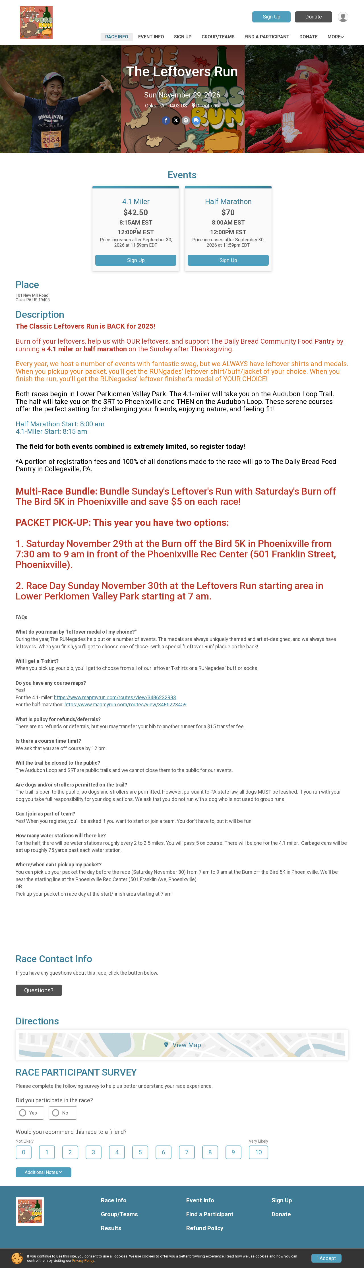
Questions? (38, 990)
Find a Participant (267, 37)
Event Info (151, 37)
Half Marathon (228, 201)
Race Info (116, 37)
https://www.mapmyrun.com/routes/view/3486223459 (126, 704)
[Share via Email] (186, 120)
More (334, 37)
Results (111, 1228)
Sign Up (271, 17)
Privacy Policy (83, 1260)
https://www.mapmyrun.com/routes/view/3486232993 (115, 697)
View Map (187, 1045)
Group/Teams (218, 37)
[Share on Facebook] (166, 120)
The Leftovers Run (182, 71)
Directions (207, 106)
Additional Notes (41, 1172)
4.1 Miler (136, 201)
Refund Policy (204, 1228)
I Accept (326, 1258)
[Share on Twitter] (176, 120)
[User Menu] (343, 17)
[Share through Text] (196, 120)
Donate (313, 17)
